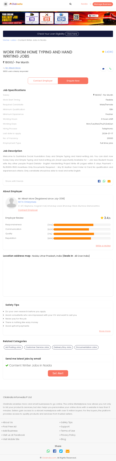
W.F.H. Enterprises (27, 201)
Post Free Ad (9, 426)
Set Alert (58, 373)
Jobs (13, 40)
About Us (8, 422)
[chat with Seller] (103, 68)
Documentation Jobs (86, 347)
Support (65, 426)
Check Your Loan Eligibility (57, 33)
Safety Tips (66, 422)
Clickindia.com (49, 457)
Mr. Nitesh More (13, 67)
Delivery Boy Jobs (62, 347)
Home (6, 40)
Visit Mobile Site (11, 439)
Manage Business (102, 4)
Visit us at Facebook (14, 434)
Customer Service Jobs (37, 347)
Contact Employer (43, 80)
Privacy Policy (68, 434)
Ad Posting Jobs (13, 347)
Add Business (10, 430)
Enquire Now (73, 80)
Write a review (103, 245)
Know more (105, 331)
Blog (63, 439)
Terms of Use (68, 430)
